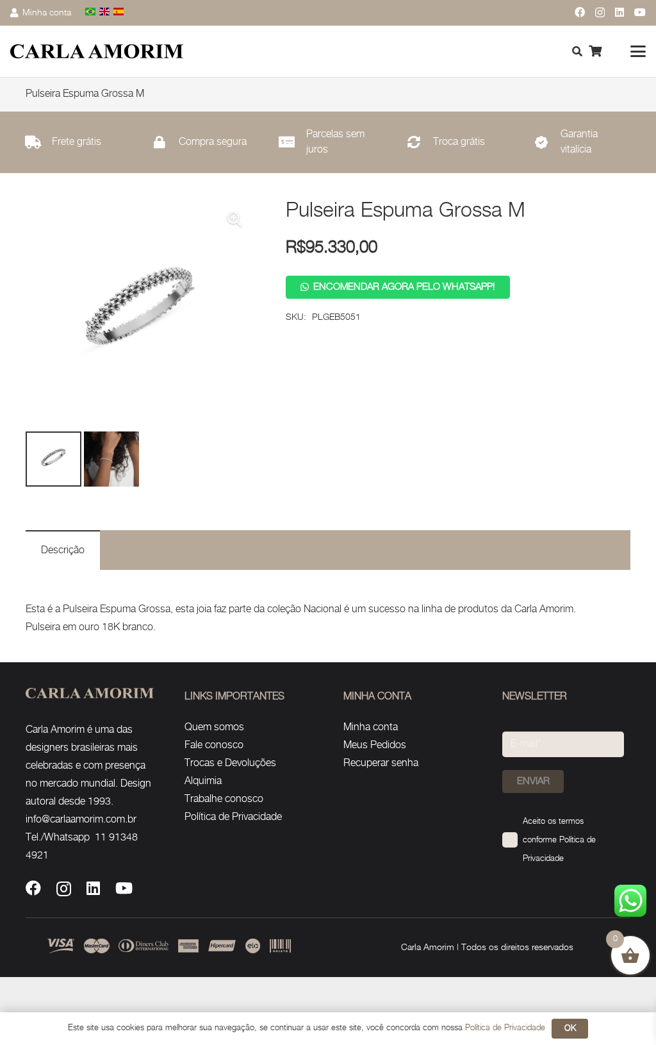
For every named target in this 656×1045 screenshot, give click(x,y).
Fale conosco (213, 745)
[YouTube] (640, 12)
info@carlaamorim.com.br (81, 819)
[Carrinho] (595, 51)
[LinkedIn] (619, 12)
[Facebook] (580, 12)
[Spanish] (119, 12)
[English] (105, 12)
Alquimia (203, 781)
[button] (638, 51)
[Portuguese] (91, 12)
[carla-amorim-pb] (96, 51)
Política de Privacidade (233, 817)
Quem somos (214, 727)
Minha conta (370, 727)
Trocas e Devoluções (230, 763)
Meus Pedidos (374, 745)
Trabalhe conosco (223, 799)
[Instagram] (600, 13)
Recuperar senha (380, 763)
